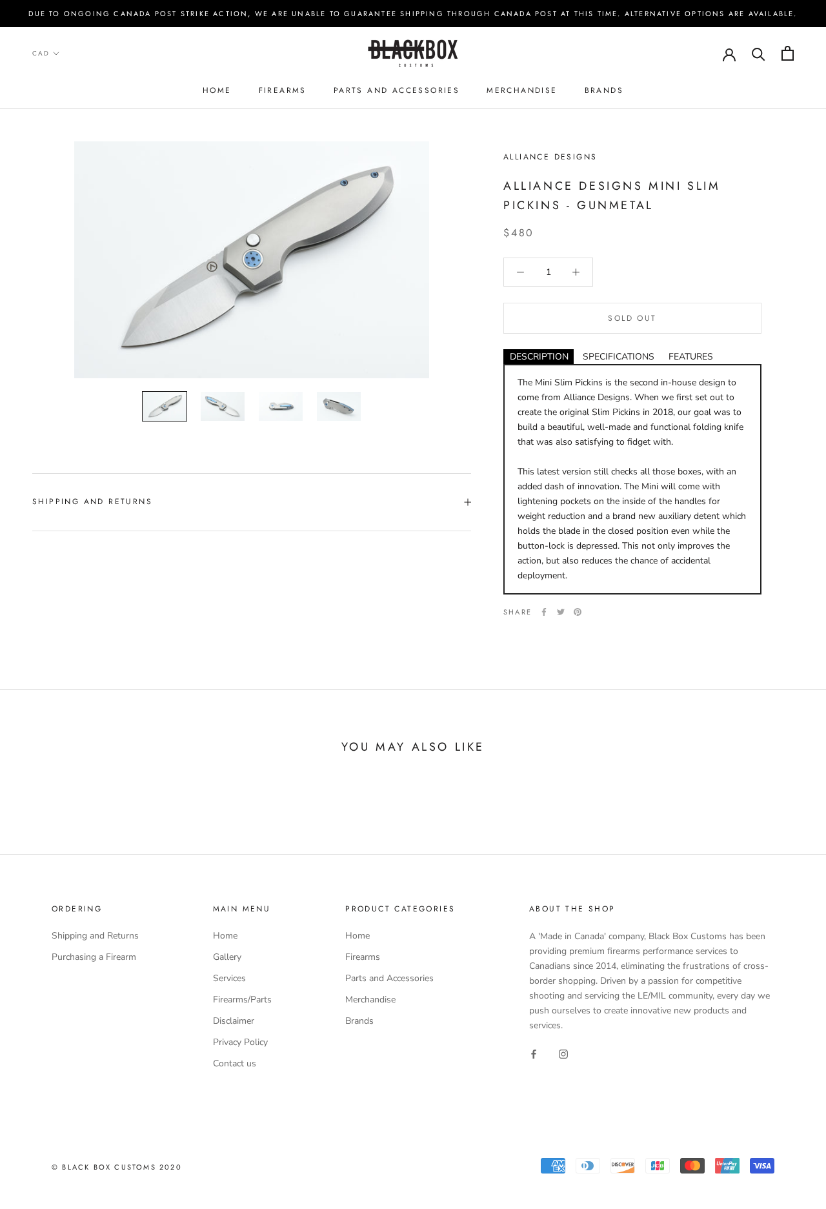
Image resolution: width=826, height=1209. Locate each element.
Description (539, 357)
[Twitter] (561, 612)
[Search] (758, 53)
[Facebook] (544, 612)
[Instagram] (563, 1053)
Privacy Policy (240, 1042)
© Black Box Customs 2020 (117, 1167)
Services (229, 978)
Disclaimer (233, 1021)
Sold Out (632, 318)
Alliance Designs (550, 157)
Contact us (234, 1063)
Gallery (227, 957)
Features (691, 357)
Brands (604, 90)
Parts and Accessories (396, 90)
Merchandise (522, 90)
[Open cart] (787, 53)
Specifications (618, 357)
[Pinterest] (577, 612)
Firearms (283, 90)
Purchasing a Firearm (94, 957)
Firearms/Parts (242, 999)
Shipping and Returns (92, 501)
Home (217, 90)
